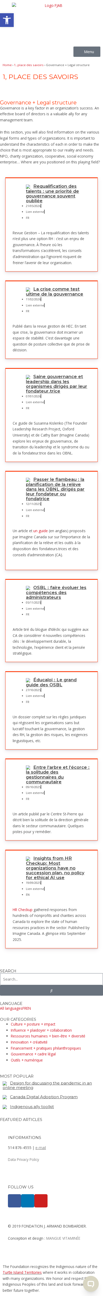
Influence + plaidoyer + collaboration (41, 1030)
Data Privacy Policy (23, 1159)
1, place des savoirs (29, 65)
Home (7, 65)
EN (28, 1008)
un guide (40, 530)
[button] (7, 20)
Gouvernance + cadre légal (33, 1053)
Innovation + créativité (29, 1042)
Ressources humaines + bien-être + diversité (48, 1035)
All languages (11, 1008)
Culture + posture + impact (33, 1024)
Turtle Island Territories (22, 1272)
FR (24, 1008)
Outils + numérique (27, 1060)
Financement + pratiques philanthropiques (46, 1048)
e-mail (40, 1147)
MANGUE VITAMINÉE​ (63, 1238)
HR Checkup (22, 909)
